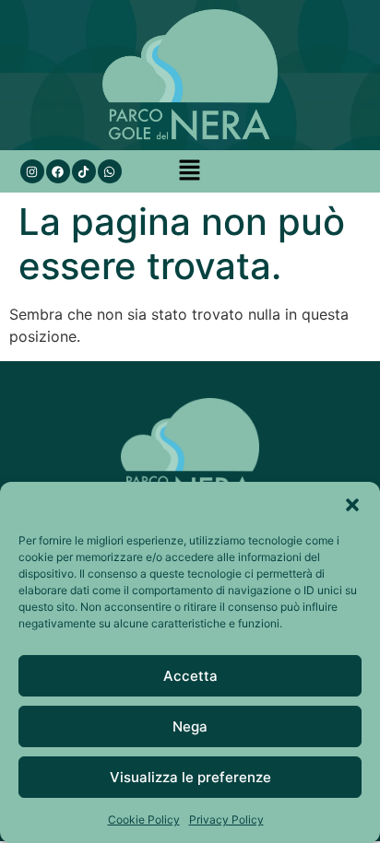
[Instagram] (32, 171)
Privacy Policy (226, 819)
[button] (352, 505)
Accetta (190, 676)
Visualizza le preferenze (190, 777)
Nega (190, 726)
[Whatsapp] (110, 171)
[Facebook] (58, 171)
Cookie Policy (144, 819)
